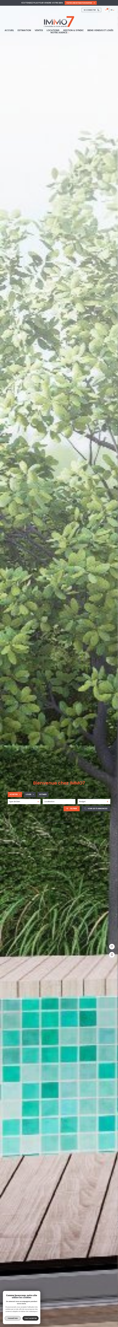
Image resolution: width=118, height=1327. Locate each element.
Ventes (39, 30)
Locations (53, 30)
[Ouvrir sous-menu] (69, 32)
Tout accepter (30, 1318)
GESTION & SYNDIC (73, 30)
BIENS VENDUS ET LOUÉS (100, 30)
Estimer (43, 794)
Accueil (9, 30)
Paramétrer (13, 1318)
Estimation (24, 30)
